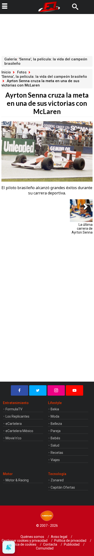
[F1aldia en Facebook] (19, 390)
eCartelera (14, 424)
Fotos (22, 72)
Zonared (57, 480)
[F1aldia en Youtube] (74, 390)
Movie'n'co (13, 438)
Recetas (57, 453)
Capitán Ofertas (63, 487)
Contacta (50, 544)
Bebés (55, 438)
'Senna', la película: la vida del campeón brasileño (44, 76)
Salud (55, 445)
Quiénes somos (32, 537)
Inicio (6, 72)
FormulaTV (14, 409)
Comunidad (45, 548)
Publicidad (72, 544)
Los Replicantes (17, 416)
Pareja (55, 431)
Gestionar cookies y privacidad (24, 540)
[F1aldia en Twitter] (38, 390)
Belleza (56, 424)
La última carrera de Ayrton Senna (82, 228)
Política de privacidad (70, 540)
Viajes (55, 460)
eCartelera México (19, 431)
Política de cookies (22, 544)
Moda (55, 416)
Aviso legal (59, 537)
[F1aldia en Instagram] (56, 390)
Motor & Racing (17, 480)
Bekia (55, 409)
